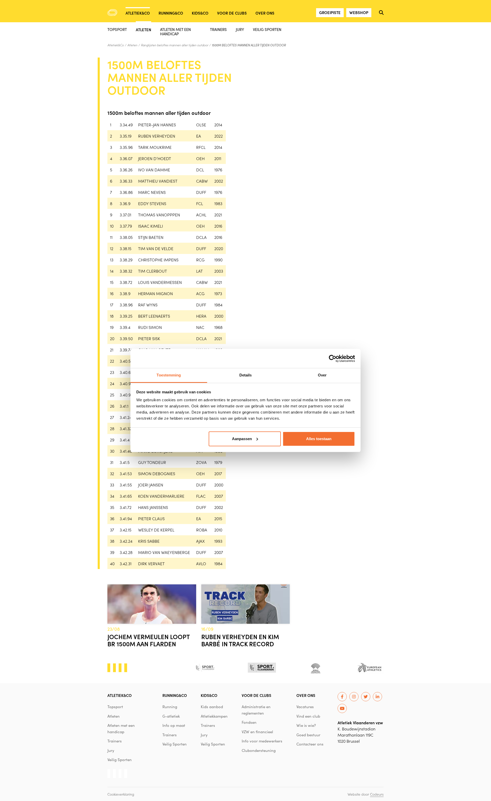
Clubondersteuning (259, 750)
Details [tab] (245, 375)
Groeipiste (330, 12)
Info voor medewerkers (262, 740)
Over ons (264, 13)
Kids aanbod (212, 706)
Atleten (143, 29)
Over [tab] (322, 375)
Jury (240, 29)
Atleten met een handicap (175, 31)
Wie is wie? (306, 725)
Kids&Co (200, 13)
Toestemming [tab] (169, 375)
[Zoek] (381, 12)
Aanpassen (242, 439)
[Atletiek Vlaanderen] (112, 12)
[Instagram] (354, 696)
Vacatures (305, 706)
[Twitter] (365, 696)
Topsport (117, 29)
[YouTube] (342, 708)
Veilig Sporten (267, 29)
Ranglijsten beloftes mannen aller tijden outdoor (174, 45)
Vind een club (308, 716)
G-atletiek (171, 716)
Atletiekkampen (214, 716)
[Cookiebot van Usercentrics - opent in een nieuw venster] (332, 358)
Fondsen (249, 722)
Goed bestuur (308, 734)
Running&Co (171, 13)
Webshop (358, 12)
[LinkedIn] (377, 696)
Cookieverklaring (120, 794)
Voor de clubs (232, 13)
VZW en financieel (257, 731)
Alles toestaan (318, 439)
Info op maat (173, 725)
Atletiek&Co (138, 13)
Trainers (218, 29)
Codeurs (377, 794)
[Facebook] (342, 696)
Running (169, 706)
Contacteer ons (309, 744)
